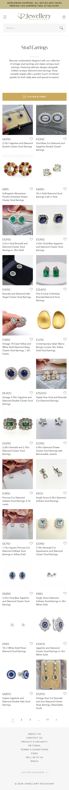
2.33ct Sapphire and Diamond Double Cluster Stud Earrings (17, 145)
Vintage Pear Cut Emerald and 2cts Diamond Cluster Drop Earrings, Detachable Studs (49, 703)
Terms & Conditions (34, 749)
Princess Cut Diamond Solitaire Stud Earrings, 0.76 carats (16, 501)
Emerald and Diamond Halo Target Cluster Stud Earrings (16, 295)
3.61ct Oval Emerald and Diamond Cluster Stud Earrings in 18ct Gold (15, 247)
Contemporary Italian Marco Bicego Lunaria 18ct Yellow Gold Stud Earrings (50, 347)
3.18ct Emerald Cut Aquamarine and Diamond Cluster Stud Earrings (49, 551)
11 (47, 719)
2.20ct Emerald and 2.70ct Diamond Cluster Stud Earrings (15, 450)
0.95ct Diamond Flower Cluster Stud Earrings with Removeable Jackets (49, 450)
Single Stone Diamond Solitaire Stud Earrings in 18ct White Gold (51, 601)
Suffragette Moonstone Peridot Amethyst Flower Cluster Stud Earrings (15, 197)
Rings (35, 761)
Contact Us (34, 737)
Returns (34, 745)
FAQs (34, 753)
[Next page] (56, 719)
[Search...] (61, 27)
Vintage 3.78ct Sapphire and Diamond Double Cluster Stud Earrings (17, 400)
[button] (6, 17)
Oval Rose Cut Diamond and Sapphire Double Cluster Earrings (50, 146)
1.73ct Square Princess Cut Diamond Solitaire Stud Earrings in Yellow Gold (16, 551)
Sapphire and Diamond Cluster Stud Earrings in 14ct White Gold (50, 651)
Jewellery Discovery (39, 783)
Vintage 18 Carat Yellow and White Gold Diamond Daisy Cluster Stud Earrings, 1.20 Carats (16, 348)
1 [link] (13, 719)
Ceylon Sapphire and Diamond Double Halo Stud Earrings (16, 701)
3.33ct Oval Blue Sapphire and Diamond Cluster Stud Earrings (49, 247)
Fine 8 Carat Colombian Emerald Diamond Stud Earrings (48, 297)
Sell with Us (34, 757)
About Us (34, 734)
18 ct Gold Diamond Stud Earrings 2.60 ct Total (49, 195)
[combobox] (34, 28)
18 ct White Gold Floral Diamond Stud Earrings (14, 650)
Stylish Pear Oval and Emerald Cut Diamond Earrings (51, 399)
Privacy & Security (34, 741)
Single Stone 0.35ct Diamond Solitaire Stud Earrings (51, 499)
